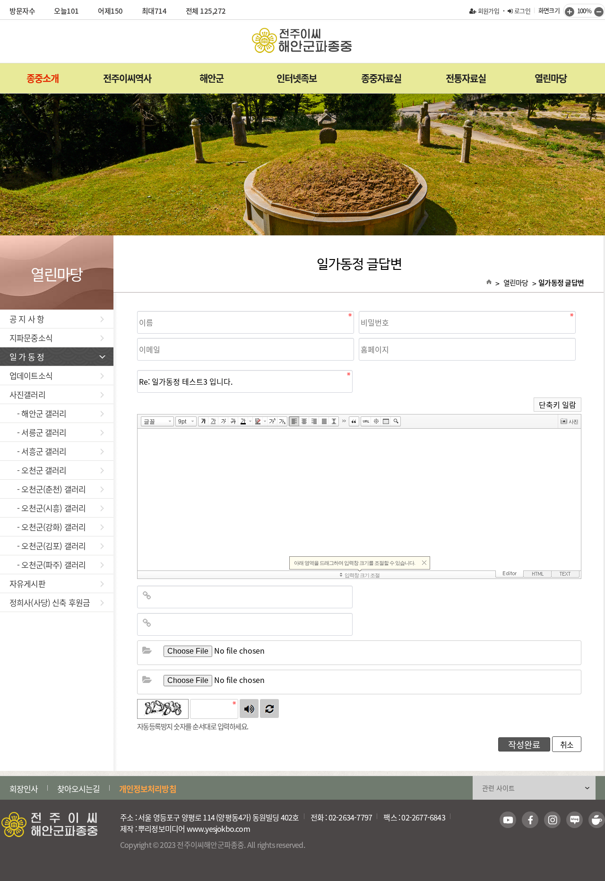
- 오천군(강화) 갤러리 (47, 527)
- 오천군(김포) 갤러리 (47, 546)
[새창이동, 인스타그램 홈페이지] (552, 820)
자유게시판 (27, 583)
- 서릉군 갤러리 (38, 432)
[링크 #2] (147, 622)
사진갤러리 (27, 394)
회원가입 (487, 10)
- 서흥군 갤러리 (38, 451)
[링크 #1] (147, 595)
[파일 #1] (147, 650)
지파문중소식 (30, 338)
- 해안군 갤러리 (38, 413)
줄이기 (599, 12)
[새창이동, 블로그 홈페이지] (574, 820)
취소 (566, 744)
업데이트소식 (30, 375)
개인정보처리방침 (147, 789)
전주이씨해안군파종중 (302, 40)
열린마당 (551, 78)
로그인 (521, 10)
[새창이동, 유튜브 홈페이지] (508, 820)
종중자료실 (381, 78)
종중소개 (42, 78)
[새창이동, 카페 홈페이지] (596, 820)
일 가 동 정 (26, 357)
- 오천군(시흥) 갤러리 (47, 508)
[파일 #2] (147, 679)
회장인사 (23, 789)
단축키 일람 (557, 404)
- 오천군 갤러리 (38, 470)
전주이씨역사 (127, 78)
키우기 (569, 12)
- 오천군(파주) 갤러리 (47, 564)
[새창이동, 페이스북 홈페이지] (530, 820)
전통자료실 (466, 78)
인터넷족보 (297, 78)
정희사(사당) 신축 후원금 (49, 602)
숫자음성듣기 (249, 708)
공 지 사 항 (26, 319)
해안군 (211, 78)
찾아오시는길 (78, 789)
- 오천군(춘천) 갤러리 (47, 489)
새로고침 (269, 708)
